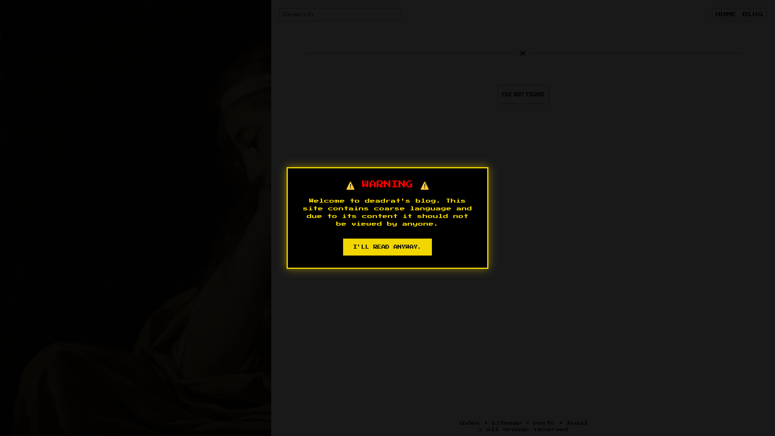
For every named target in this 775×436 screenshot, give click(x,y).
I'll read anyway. (387, 247)
